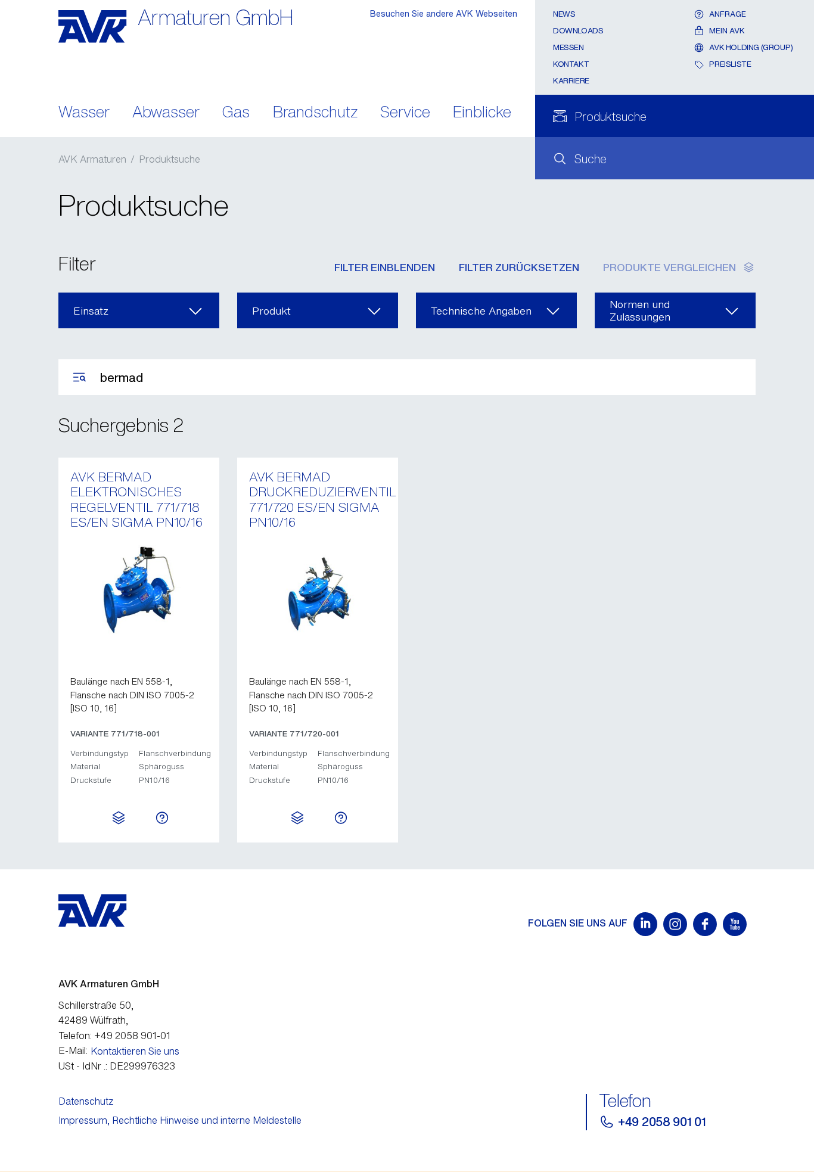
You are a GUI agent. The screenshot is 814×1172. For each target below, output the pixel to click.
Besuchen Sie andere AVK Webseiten (443, 13)
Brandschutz (315, 113)
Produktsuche (169, 159)
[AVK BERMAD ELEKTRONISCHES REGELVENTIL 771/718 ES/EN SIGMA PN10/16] (138, 590)
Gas (236, 113)
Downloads (578, 30)
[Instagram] (675, 924)
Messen (568, 47)
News (564, 14)
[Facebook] (705, 924)
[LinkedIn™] (645, 924)
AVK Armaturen (92, 159)
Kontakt (571, 64)
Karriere (571, 80)
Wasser (84, 113)
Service (405, 113)
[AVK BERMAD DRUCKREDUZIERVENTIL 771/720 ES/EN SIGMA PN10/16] (317, 590)
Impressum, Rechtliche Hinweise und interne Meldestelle (180, 1120)
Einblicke (482, 113)
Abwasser (166, 113)
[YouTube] (735, 924)
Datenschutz (86, 1101)
